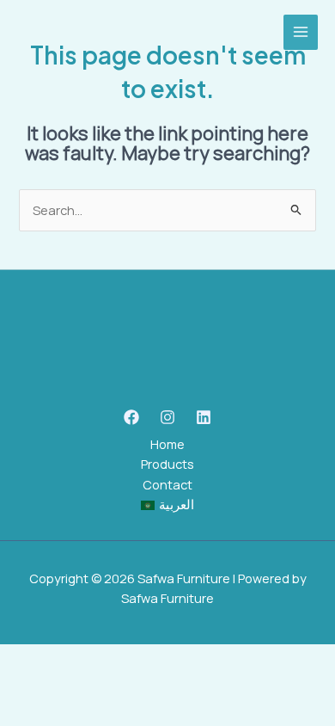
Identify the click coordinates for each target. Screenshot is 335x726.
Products (167, 463)
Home (167, 443)
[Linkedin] (203, 417)
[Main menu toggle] (300, 32)
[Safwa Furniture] (60, 32)
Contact (167, 484)
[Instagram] (167, 417)
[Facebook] (131, 417)
